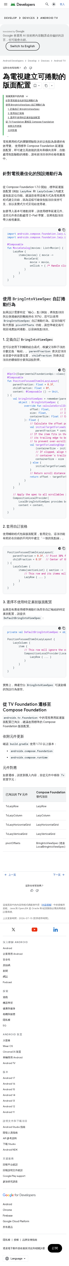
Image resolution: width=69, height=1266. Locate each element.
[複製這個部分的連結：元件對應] (20, 768)
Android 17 (9, 1078)
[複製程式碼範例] (64, 230)
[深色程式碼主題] (60, 230)
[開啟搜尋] (47, 4)
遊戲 (5, 997)
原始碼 (6, 965)
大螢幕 (6, 1040)
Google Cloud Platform (16, 1221)
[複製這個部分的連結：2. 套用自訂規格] (30, 527)
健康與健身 (9, 1008)
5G (4, 1025)
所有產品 (8, 1227)
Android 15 (9, 1089)
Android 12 (9, 1106)
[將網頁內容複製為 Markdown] (46, 86)
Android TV (49, 18)
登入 (62, 4)
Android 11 (9, 1112)
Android (7, 948)
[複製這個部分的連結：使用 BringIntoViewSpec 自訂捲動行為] (19, 305)
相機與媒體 (9, 1014)
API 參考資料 (10, 1138)
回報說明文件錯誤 (13, 1170)
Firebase (8, 1215)
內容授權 (46, 904)
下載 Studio (9, 1144)
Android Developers (13, 60)
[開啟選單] (5, 4)
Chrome (7, 1210)
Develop (10, 18)
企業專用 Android (12, 953)
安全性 (6, 959)
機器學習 (8, 1002)
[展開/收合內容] (27, 96)
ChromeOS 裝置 (12, 1051)
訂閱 (55, 1248)
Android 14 (9, 1095)
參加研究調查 (10, 1181)
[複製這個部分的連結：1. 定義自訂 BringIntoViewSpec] (56, 340)
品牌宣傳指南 (29, 1239)
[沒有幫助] (30, 68)
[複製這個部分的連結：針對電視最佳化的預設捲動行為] (6, 180)
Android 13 (9, 1100)
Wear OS (8, 1046)
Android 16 (9, 1083)
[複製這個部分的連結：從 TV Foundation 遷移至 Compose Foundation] (49, 710)
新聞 (5, 970)
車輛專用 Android (12, 1057)
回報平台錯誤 (10, 1164)
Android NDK (10, 1149)
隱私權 (6, 1019)
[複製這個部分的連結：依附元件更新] (27, 737)
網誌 (5, 976)
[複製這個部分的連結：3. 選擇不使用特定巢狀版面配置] (55, 602)
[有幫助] (25, 68)
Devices (29, 18)
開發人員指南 (10, 1132)
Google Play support (14, 1175)
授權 (16, 1239)
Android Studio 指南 (14, 1127)
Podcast (7, 982)
